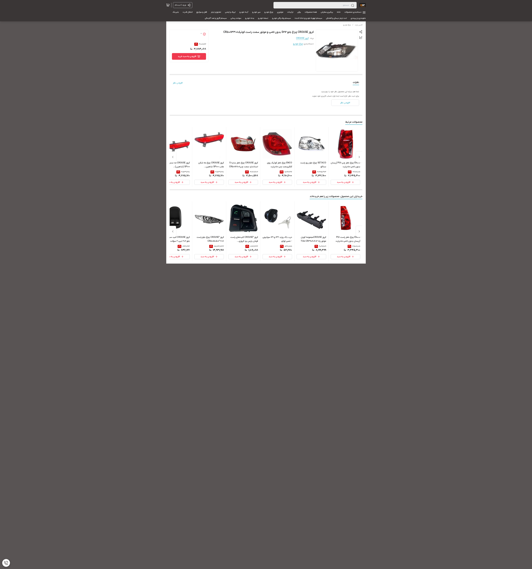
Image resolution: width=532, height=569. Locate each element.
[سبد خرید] (168, 5)
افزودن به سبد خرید (187, 56)
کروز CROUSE (302, 38)
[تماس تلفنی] (6, 563)
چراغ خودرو (347, 25)
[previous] (359, 157)
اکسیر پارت (358, 25)
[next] (172, 157)
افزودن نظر (178, 82)
